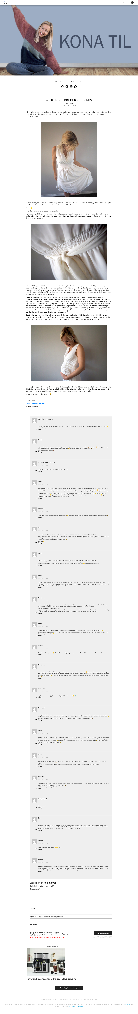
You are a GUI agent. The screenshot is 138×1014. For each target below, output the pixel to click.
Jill (39, 528)
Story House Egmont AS (75, 1006)
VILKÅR (72, 1000)
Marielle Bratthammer (46, 462)
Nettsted (33, 924)
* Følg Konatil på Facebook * (36, 403)
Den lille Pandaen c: (45, 419)
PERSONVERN (63, 1000)
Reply (40, 429)
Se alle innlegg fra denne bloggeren (69, 988)
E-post (46, 917)
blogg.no (127, 1004)
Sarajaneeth (42, 799)
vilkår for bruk (105, 937)
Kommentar (35, 889)
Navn (32, 909)
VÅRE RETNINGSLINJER (49, 1000)
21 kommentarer (69, 103)
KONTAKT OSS (81, 1000)
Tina (39, 818)
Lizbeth (41, 646)
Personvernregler (98, 937)
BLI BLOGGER (92, 1000)
